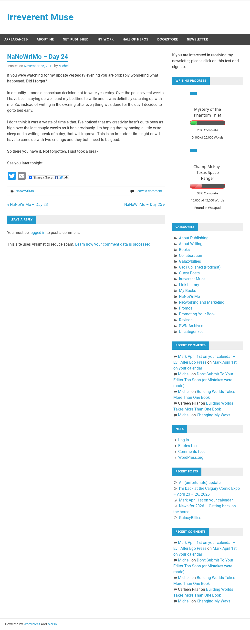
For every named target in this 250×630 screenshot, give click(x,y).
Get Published (76, 39)
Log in (183, 440)
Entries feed (188, 445)
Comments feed (192, 451)
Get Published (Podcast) (200, 267)
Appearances (16, 39)
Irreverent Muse (40, 17)
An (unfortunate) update (199, 482)
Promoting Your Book (197, 314)
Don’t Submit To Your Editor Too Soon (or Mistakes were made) (203, 380)
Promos (185, 308)
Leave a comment (148, 191)
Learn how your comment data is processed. (113, 244)
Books (184, 249)
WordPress (32, 624)
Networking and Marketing (201, 302)
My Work (105, 39)
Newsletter (197, 39)
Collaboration (190, 255)
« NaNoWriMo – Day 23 (27, 204)
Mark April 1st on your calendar (206, 500)
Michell (64, 66)
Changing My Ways (213, 415)
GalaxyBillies (190, 517)
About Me (45, 39)
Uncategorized (191, 331)
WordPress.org (190, 457)
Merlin (52, 624)
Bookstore (167, 39)
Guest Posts (189, 273)
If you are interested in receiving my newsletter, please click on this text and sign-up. (205, 61)
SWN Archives (191, 325)
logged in (37, 232)
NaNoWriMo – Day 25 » (144, 204)
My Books (187, 290)
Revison (186, 320)
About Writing (190, 243)
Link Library (189, 284)
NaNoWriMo (24, 191)
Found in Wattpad (207, 207)
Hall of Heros (135, 39)
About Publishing (193, 238)
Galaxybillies (190, 261)
